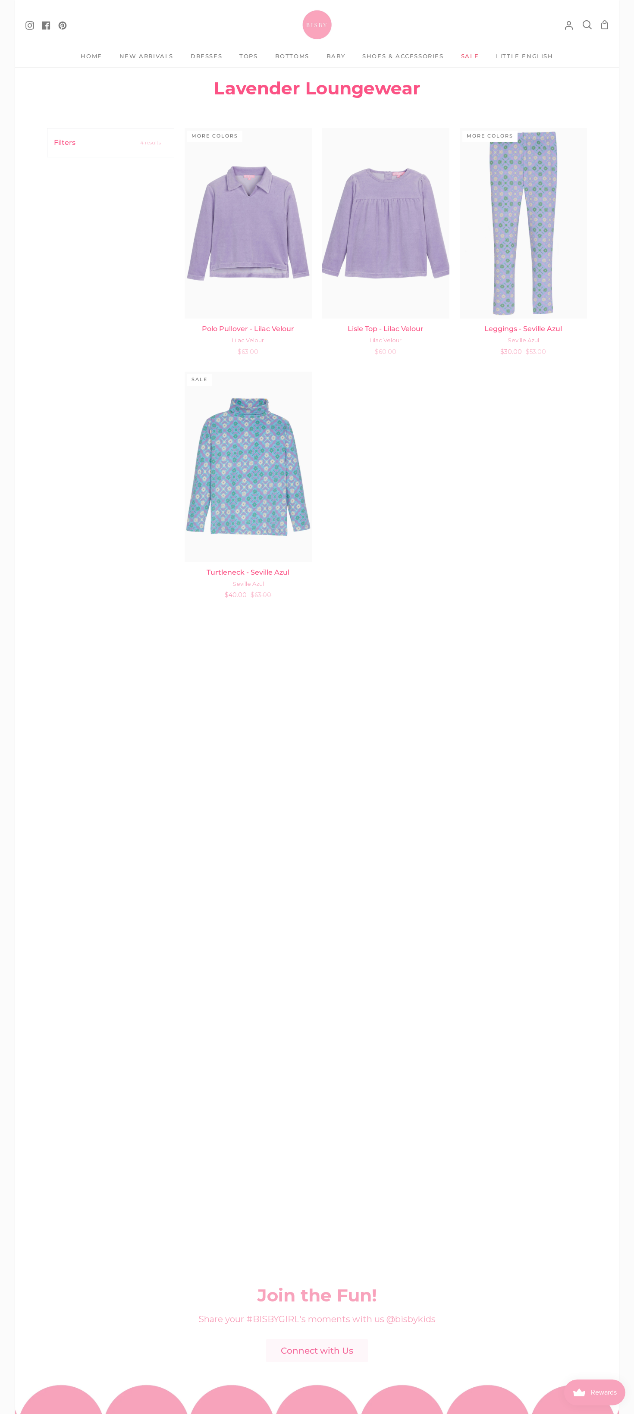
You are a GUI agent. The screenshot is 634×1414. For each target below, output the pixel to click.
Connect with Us (317, 1350)
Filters (107, 142)
